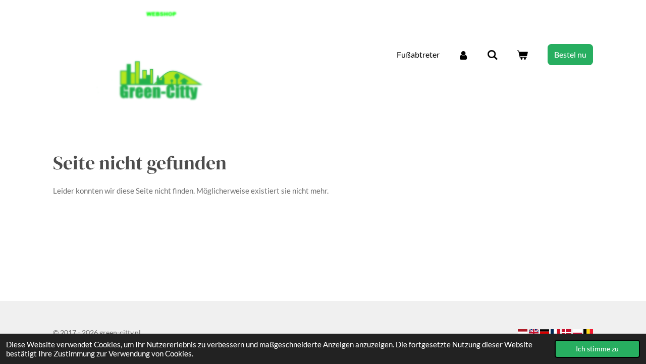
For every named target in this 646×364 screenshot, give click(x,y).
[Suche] (492, 54)
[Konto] (463, 54)
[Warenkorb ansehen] (522, 54)
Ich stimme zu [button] (597, 349)
